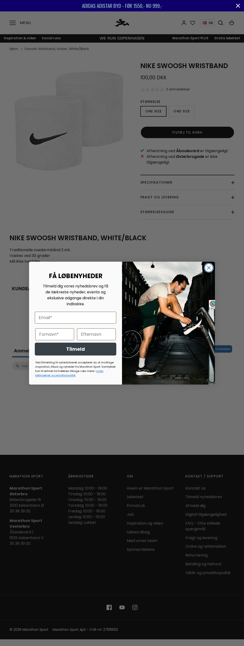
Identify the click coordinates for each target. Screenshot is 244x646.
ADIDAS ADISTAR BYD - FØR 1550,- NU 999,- (85, 5)
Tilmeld (75, 349)
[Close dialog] (209, 268)
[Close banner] (238, 6)
